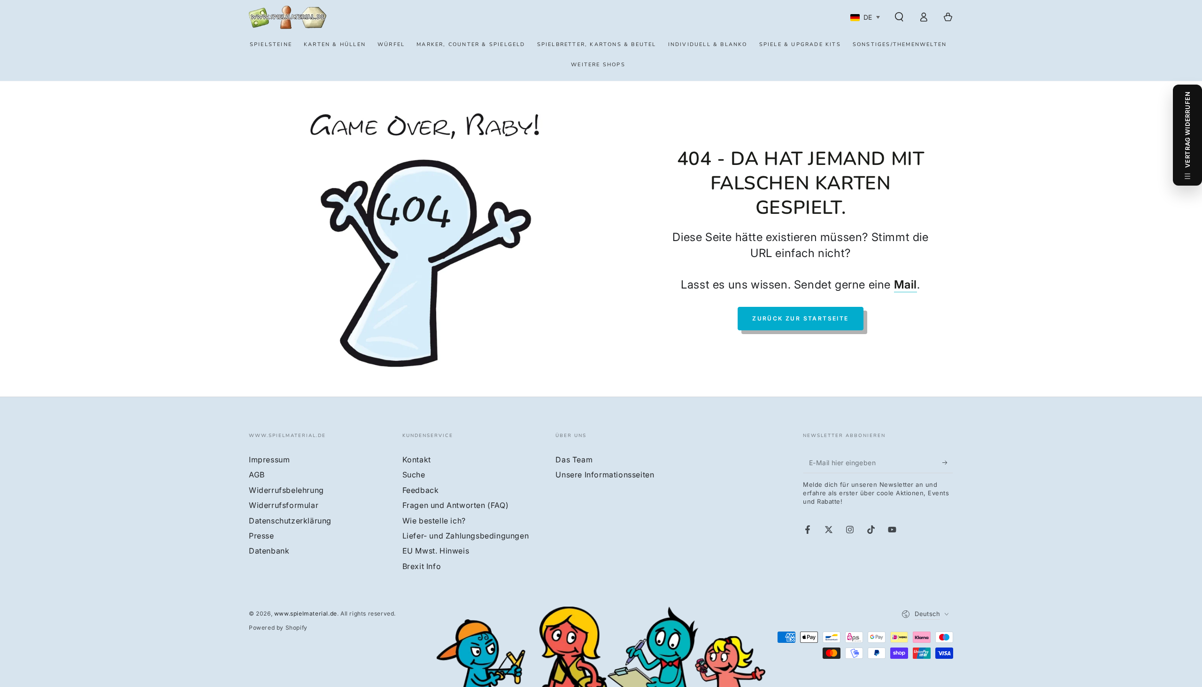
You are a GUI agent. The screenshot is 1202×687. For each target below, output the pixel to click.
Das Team (574, 459)
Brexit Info (421, 566)
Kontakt (416, 459)
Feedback (420, 490)
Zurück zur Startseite (800, 318)
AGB (257, 474)
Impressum (269, 459)
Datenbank (269, 550)
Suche (413, 474)
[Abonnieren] (947, 462)
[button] (899, 17)
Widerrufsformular (283, 505)
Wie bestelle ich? (434, 520)
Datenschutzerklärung (290, 520)
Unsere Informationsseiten (604, 474)
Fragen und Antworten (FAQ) (455, 505)
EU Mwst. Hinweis (436, 550)
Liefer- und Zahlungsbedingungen (465, 535)
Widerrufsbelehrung (286, 490)
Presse (261, 535)
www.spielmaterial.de (305, 613)
